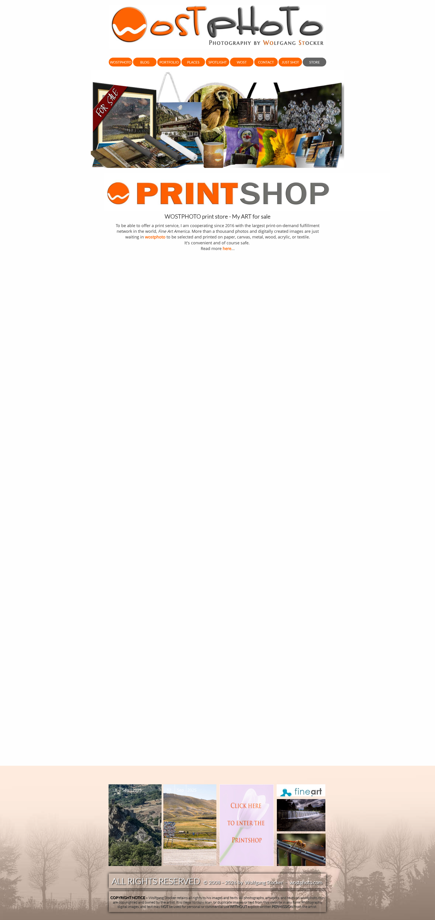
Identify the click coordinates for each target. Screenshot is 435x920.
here (227, 248)
